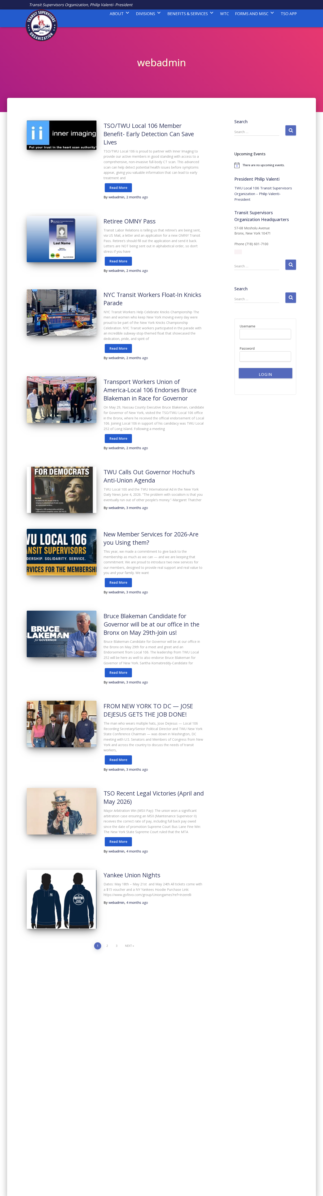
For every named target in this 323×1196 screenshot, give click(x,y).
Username (247, 326)
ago (137, 197)
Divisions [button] (145, 13)
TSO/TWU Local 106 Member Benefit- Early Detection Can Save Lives (149, 134)
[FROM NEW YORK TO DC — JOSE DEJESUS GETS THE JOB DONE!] (61, 724)
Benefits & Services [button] (187, 13)
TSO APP (289, 13)
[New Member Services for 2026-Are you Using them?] (61, 552)
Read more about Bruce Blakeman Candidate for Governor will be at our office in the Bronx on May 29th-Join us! (118, 672)
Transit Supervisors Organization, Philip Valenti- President (80, 4)
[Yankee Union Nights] (61, 899)
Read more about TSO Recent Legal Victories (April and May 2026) (118, 841)
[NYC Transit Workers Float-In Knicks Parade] (61, 312)
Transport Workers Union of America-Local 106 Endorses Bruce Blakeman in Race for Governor (150, 390)
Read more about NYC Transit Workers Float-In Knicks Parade (118, 348)
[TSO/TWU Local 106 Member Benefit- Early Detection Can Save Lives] (61, 135)
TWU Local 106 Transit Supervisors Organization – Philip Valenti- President (263, 194)
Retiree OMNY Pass (130, 221)
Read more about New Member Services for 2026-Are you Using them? (118, 582)
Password (247, 348)
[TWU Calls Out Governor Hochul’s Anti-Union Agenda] (61, 490)
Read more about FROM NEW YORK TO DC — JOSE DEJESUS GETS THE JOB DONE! (118, 760)
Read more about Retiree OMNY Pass (118, 261)
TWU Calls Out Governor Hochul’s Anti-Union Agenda (149, 476)
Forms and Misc (251, 13)
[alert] (265, 165)
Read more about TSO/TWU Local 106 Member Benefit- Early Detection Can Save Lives (118, 187)
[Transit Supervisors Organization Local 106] (39, 18)
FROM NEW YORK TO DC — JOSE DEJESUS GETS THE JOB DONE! (148, 710)
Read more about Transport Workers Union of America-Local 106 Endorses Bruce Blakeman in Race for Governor (118, 438)
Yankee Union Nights (132, 875)
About (117, 13)
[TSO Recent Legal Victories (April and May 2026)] (61, 811)
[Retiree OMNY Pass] (61, 239)
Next (128, 946)
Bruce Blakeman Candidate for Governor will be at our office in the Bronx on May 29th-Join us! (151, 624)
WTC (224, 13)
